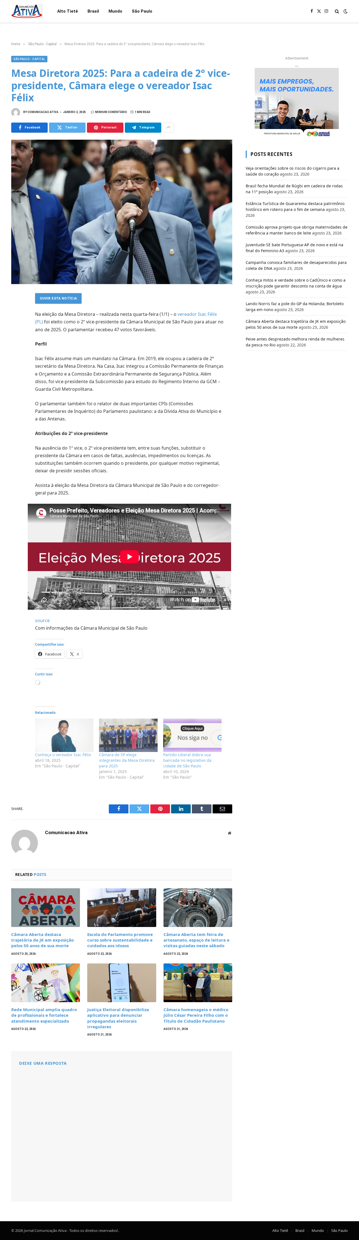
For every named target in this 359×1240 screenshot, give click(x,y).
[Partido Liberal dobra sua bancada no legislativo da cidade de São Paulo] (192, 735)
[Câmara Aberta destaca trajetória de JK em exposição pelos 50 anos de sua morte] (45, 907)
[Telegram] (16, 360)
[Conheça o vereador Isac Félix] (64, 735)
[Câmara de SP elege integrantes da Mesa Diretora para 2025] (128, 735)
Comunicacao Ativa (42, 112)
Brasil (93, 11)
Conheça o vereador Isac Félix (63, 754)
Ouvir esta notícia (58, 298)
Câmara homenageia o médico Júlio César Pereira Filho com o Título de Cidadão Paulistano (196, 1015)
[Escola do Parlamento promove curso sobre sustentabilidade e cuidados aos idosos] (121, 907)
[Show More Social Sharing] (168, 128)
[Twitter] (16, 323)
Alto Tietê (67, 11)
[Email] (16, 373)
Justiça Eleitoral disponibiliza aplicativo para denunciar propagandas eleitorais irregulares (118, 1018)
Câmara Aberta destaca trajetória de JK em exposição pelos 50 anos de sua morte (42, 940)
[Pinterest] (16, 348)
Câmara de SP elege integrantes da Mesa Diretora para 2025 (127, 760)
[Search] (337, 11)
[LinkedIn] (16, 336)
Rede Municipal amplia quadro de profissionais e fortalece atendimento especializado (44, 1015)
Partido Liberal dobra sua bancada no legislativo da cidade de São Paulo (187, 760)
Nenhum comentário (111, 112)
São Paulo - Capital (29, 59)
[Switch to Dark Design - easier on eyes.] (345, 11)
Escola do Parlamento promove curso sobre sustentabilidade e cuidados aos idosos (120, 940)
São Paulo (142, 11)
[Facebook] (16, 311)
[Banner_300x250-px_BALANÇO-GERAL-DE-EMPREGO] (297, 103)
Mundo (115, 11)
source (42, 620)
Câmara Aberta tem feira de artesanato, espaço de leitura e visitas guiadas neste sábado (196, 940)
